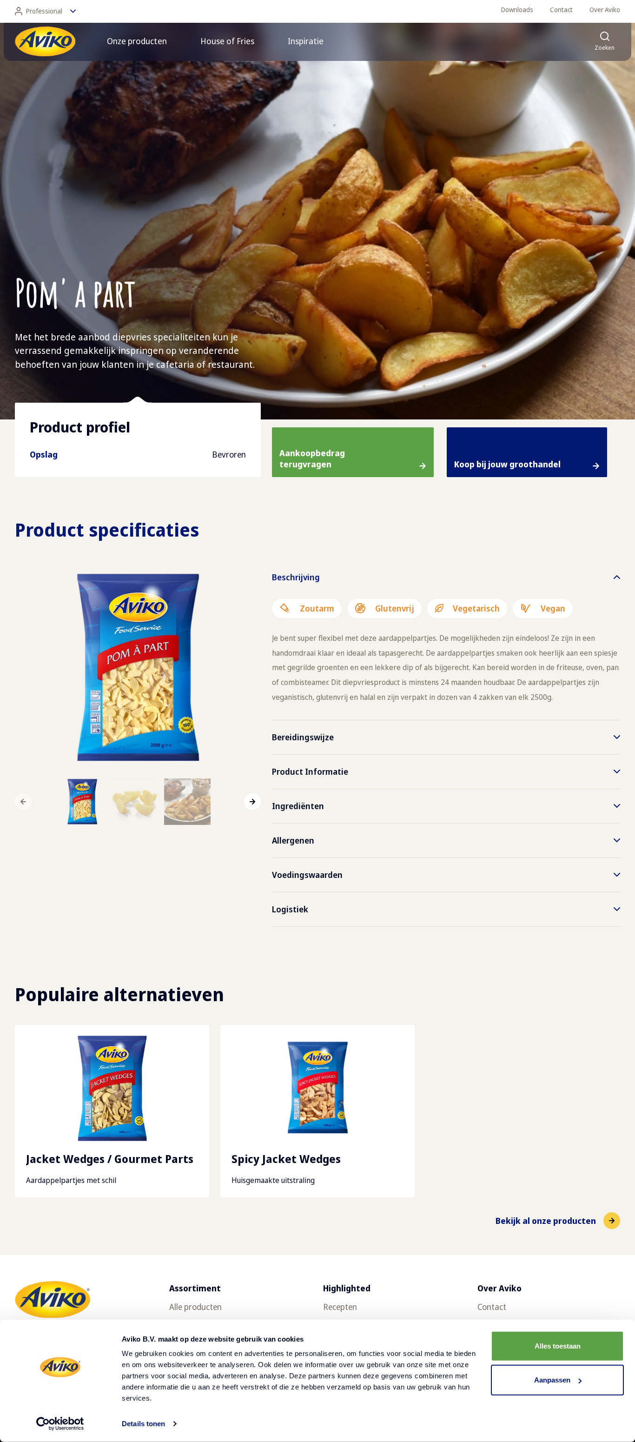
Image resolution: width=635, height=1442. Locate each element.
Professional (44, 11)
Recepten (340, 1306)
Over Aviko (604, 9)
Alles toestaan (558, 1346)
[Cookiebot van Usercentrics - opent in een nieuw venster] (60, 1424)
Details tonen (143, 1424)
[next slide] (252, 801)
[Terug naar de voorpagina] (45, 41)
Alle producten (195, 1306)
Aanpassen (552, 1380)
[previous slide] (23, 801)
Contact (561, 9)
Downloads (517, 9)
